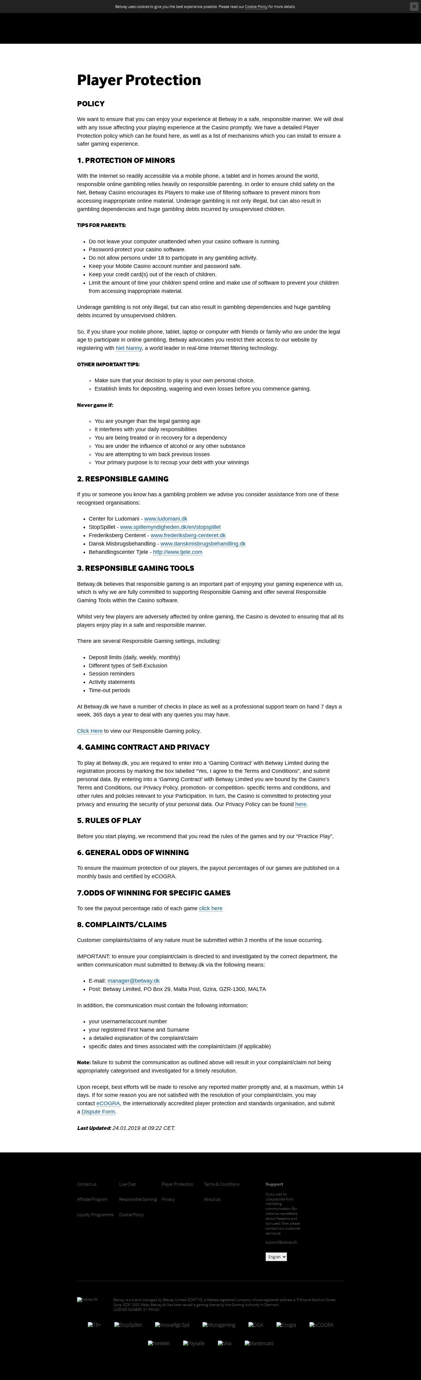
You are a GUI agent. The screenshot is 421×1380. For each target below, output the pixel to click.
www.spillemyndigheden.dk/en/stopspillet (170, 527)
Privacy (168, 1199)
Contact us (86, 1184)
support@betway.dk (281, 1242)
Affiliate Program (92, 1199)
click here (211, 908)
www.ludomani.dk (165, 519)
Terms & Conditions (221, 1184)
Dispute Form (98, 1112)
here (300, 804)
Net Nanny (129, 348)
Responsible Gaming (138, 1199)
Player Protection (177, 1184)
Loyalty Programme (95, 1214)
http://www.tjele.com (177, 552)
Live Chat (127, 1184)
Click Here (90, 731)
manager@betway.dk (134, 981)
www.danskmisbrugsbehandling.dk (203, 544)
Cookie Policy (256, 6)
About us (212, 1199)
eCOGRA (108, 1103)
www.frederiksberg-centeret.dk (188, 535)
